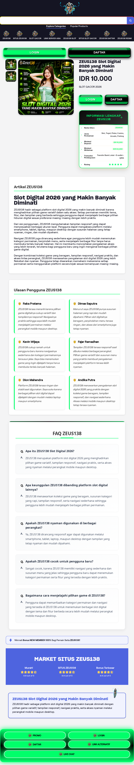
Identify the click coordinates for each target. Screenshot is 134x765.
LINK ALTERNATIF (101, 745)
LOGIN (34, 52)
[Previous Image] (20, 87)
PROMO (37, 734)
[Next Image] (71, 87)
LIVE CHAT (69, 755)
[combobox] (63, 20)
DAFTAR (99, 52)
